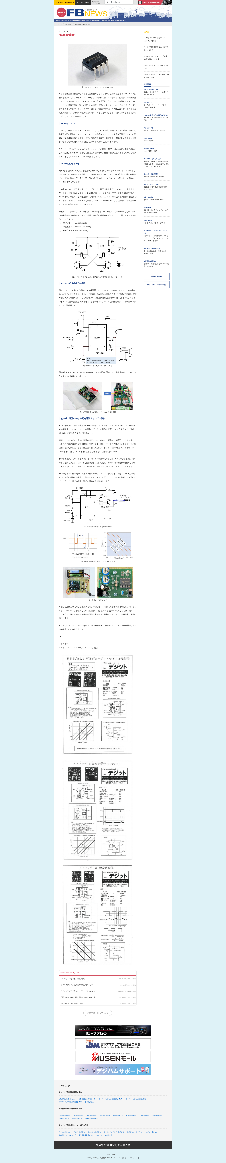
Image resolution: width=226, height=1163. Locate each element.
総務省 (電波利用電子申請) (87, 1099)
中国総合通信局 (157, 1115)
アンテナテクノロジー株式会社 (114, 1132)
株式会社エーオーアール (135, 1132)
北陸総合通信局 (118, 1115)
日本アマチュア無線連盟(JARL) (136, 1099)
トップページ (58, 24)
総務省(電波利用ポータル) (67, 1099)
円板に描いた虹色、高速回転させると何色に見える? (80, 997)
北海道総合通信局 (64, 1115)
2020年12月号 (69, 24)
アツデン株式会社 (79, 1132)
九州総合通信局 (77, 1118)
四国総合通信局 (64, 1118)
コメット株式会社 (151, 1132)
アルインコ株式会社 (94, 1132)
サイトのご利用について (113, 1154)
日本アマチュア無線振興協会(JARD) (70, 1102)
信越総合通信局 (105, 1115)
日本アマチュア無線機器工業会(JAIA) (110, 1099)
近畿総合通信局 (144, 1115)
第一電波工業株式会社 (86, 1135)
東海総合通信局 (131, 1115)
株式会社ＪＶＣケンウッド (67, 1135)
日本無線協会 (89, 1102)
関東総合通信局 (92, 1115)
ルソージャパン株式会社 (104, 1135)
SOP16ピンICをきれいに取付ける (73, 979)
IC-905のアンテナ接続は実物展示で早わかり (77, 985)
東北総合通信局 (78, 1115)
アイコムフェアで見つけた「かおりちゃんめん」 (79, 991)
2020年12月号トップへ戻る (97, 1013)
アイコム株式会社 (64, 1132)
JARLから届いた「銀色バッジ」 (72, 1003)
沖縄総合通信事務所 (91, 1118)
